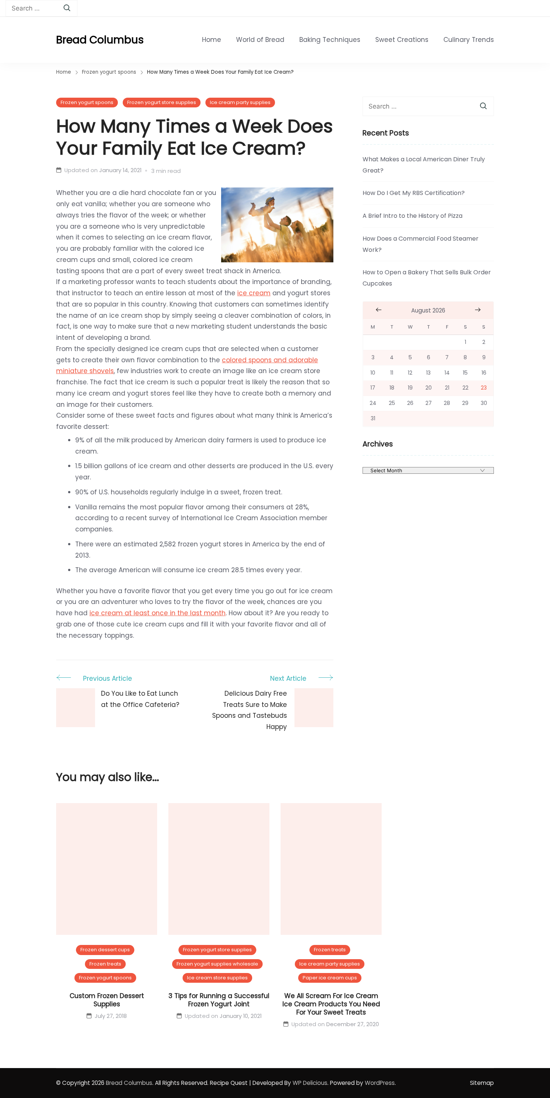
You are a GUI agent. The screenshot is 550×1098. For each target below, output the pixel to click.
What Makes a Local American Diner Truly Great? (424, 165)
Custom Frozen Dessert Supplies (107, 1000)
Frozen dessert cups (105, 949)
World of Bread (260, 39)
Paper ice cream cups (330, 977)
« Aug (378, 310)
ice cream (254, 293)
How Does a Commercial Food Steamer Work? (421, 244)
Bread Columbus (100, 40)
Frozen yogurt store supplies (161, 102)
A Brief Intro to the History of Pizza (412, 215)
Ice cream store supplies (217, 977)
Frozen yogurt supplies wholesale (217, 963)
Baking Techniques (329, 39)
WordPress (380, 1083)
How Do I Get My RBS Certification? (414, 193)
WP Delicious (310, 1083)
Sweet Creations (401, 39)
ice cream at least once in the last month (157, 613)
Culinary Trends (468, 39)
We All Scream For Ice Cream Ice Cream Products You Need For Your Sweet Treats (331, 1004)
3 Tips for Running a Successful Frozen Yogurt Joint (218, 1000)
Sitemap (482, 1083)
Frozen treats (105, 963)
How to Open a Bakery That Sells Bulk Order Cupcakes (427, 278)
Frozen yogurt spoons (87, 102)
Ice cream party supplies (240, 102)
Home (211, 39)
